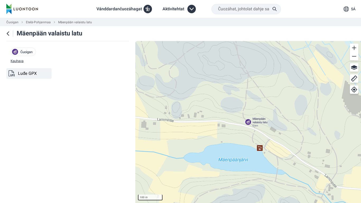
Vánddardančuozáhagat (119, 9)
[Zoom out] (354, 56)
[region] (248, 122)
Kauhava (17, 61)
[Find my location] (354, 89)
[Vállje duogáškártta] (354, 67)
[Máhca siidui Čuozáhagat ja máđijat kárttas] (8, 33)
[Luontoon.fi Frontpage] (22, 9)
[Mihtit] (354, 78)
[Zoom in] (354, 48)
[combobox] (246, 9)
